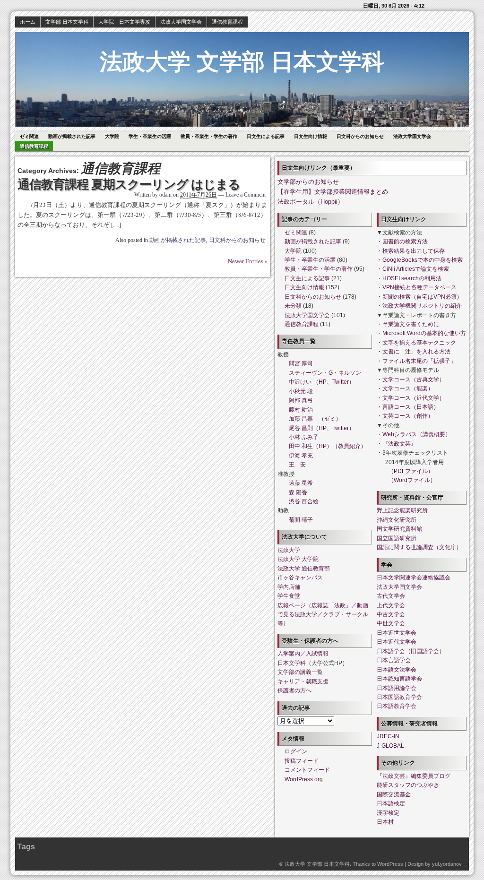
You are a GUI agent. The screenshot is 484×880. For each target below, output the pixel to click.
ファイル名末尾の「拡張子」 (419, 361)
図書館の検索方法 (405, 241)
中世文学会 (391, 623)
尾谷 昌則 (301, 428)
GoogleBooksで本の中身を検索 (422, 260)
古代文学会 (391, 596)
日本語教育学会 (396, 706)
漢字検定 (388, 813)
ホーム (27, 22)
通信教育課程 (227, 22)
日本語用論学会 (396, 688)
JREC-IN (388, 736)
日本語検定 (391, 803)
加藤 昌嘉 (301, 418)
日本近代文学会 (396, 641)
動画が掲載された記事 (71, 136)
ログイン (296, 751)
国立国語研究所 (396, 538)
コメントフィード (307, 770)
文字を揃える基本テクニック (419, 342)
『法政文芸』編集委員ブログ (413, 776)
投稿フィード (302, 761)
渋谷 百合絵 (304, 501)
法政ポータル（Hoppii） (310, 201)
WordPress (390, 864)
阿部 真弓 (301, 400)
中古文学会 (391, 614)
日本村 (385, 822)
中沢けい (300, 382)
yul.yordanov (447, 864)
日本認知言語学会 (399, 678)
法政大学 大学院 (298, 559)
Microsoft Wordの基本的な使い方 (424, 333)
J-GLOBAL (390, 745)
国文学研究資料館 (399, 529)
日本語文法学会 (396, 669)
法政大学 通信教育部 (303, 568)
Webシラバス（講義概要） (416, 434)
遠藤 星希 (301, 483)
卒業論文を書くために (410, 324)
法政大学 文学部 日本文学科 (242, 61)
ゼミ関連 (29, 136)
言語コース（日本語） (410, 407)
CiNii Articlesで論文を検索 (415, 269)
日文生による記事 (266, 136)
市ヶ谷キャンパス (300, 577)
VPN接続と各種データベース (419, 287)
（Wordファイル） (412, 480)
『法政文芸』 (399, 443)
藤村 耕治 (301, 409)
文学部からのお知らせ (308, 181)
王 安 (297, 464)
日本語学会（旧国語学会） (411, 651)
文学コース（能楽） (407, 388)
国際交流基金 (394, 794)
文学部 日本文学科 (66, 22)
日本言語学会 (394, 660)
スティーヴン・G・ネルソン (325, 373)
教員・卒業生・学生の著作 (209, 136)
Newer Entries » (248, 261)
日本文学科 (291, 663)
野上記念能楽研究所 (402, 510)
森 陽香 (298, 492)
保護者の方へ (294, 690)
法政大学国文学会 (181, 22)
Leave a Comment (245, 194)
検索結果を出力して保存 (413, 251)
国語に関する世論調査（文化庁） (419, 547)
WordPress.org (304, 779)
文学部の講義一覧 (300, 672)
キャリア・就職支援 (302, 681)
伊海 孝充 (301, 455)
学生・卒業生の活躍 (150, 136)
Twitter (340, 382)
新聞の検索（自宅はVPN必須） (422, 296)
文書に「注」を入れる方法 (416, 351)
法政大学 (288, 550)
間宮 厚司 (301, 363)
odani (165, 194)
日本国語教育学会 (399, 697)
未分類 (293, 305)
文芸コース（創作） (407, 416)
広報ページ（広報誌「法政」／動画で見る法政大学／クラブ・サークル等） (322, 614)
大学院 (112, 136)
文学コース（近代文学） (413, 398)
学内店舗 (288, 587)
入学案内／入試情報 (302, 653)
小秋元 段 (301, 391)
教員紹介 (349, 446)
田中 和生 (301, 446)
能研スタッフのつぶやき (408, 785)
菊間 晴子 (301, 520)
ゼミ (330, 418)
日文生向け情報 (310, 136)
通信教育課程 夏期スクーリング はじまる (128, 184)
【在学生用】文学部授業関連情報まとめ (332, 191)
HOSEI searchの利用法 (411, 278)
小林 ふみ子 (304, 437)
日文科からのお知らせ (360, 136)
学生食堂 (288, 596)
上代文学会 (391, 605)
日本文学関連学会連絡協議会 (413, 577)
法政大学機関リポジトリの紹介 (422, 305)
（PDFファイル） (410, 471)
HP (323, 382)
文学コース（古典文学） (413, 379)
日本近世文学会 (396, 633)
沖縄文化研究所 (396, 520)
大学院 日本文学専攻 (124, 22)
